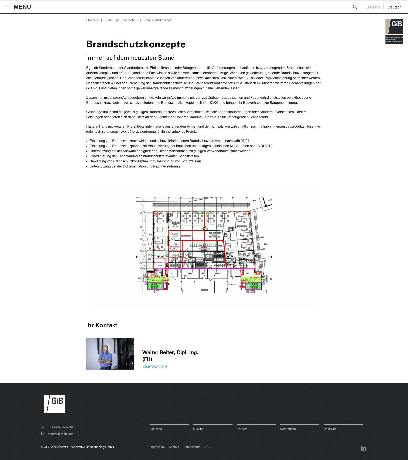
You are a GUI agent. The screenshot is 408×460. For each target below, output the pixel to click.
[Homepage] (394, 31)
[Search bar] (355, 6)
